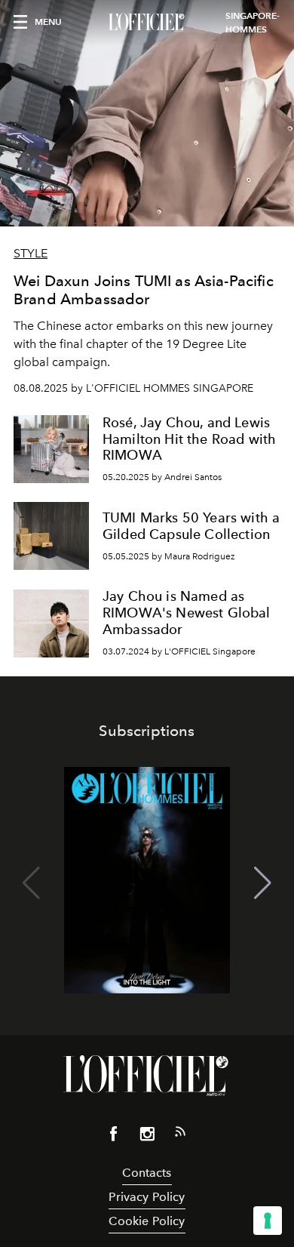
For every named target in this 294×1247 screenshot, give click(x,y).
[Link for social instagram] (147, 1136)
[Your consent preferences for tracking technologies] (267, 1220)
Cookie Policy (147, 1221)
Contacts (146, 1172)
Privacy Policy (147, 1197)
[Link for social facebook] (113, 1136)
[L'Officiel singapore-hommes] (147, 22)
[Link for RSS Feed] (180, 1134)
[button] (263, 883)
